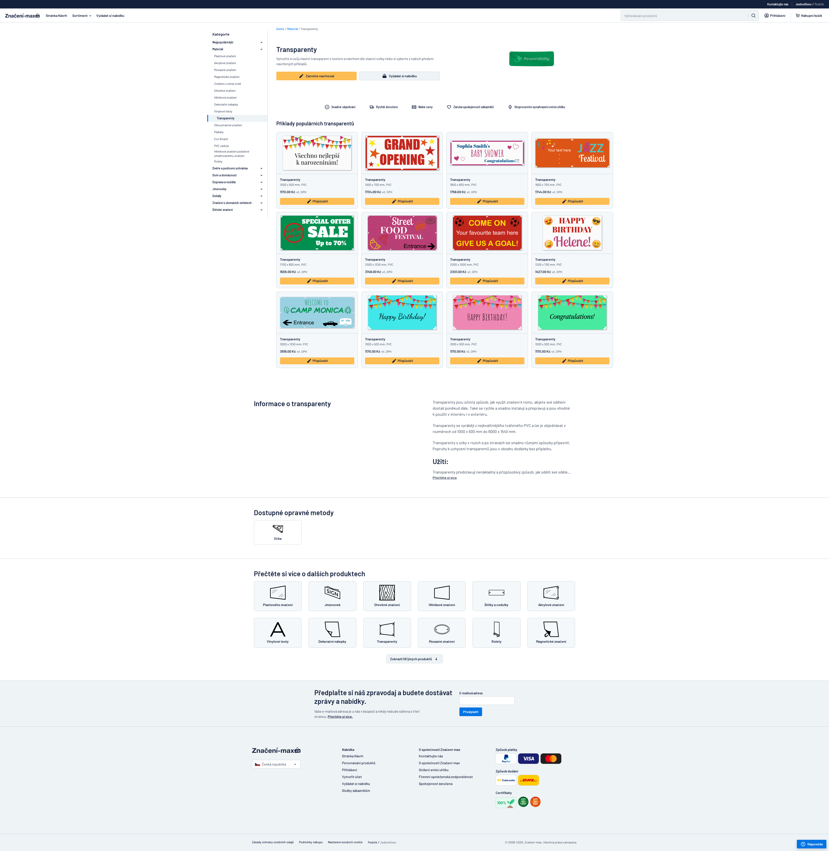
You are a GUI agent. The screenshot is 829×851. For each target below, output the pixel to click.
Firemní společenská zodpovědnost (446, 777)
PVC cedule (221, 146)
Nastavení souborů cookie (345, 842)
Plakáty (218, 132)
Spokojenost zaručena (435, 784)
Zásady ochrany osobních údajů (273, 842)
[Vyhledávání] (753, 15)
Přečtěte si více (445, 477)
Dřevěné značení (225, 90)
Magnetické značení (226, 77)
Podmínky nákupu (311, 842)
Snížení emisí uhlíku (434, 770)
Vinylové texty (223, 111)
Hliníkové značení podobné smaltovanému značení (231, 154)
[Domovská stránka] (292, 750)
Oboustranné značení (228, 125)
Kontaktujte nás (431, 756)
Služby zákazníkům (356, 790)
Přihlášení (349, 770)
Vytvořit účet (352, 777)
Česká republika (274, 764)
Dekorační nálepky (226, 104)
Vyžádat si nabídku (110, 15)
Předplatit (470, 712)
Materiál (292, 29)
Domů (280, 29)
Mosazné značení (225, 70)
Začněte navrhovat (320, 76)
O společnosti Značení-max (439, 763)
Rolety (218, 161)
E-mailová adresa (471, 693)
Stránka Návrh (56, 15)
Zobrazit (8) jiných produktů (411, 659)
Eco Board (221, 139)
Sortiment (80, 15)
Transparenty (290, 179)
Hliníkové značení (225, 97)
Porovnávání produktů (358, 763)
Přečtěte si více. (340, 716)
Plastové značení (225, 56)
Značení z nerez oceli (227, 83)
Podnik (819, 4)
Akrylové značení (225, 63)
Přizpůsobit (320, 201)
